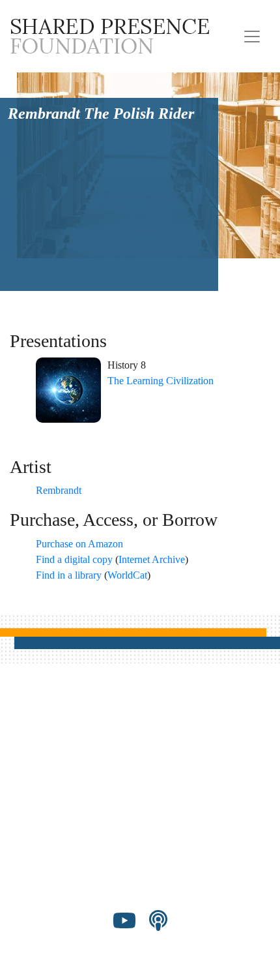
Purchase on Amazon (79, 543)
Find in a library (69, 575)
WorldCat (127, 575)
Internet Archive (152, 559)
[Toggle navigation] (252, 36)
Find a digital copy (74, 559)
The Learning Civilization (160, 380)
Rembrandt (58, 490)
